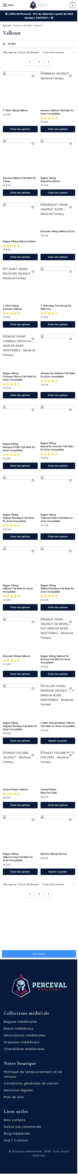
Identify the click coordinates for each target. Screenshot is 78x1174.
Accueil (7, 25)
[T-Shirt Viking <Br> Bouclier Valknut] (20, 284)
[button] (49, 118)
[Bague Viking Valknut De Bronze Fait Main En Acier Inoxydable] (58, 634)
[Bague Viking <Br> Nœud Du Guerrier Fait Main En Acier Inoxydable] (58, 422)
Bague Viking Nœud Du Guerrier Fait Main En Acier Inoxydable (57, 446)
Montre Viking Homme (54, 853)
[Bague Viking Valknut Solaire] (20, 220)
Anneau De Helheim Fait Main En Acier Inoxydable (58, 375)
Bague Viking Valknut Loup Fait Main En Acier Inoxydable (18, 857)
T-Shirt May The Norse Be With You (56, 307)
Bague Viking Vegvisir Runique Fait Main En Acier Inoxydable (20, 726)
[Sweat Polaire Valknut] (20, 768)
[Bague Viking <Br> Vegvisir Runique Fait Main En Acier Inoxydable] (20, 701)
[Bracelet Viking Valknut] (20, 634)
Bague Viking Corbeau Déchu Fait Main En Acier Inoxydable (19, 376)
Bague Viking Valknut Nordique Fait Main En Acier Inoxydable (18, 518)
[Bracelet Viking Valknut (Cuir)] (58, 215)
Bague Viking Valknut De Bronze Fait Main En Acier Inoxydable (56, 659)
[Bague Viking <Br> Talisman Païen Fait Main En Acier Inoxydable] (58, 493)
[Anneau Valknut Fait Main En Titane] (20, 156)
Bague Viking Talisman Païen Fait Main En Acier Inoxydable (57, 518)
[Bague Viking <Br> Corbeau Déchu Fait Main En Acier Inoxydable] (20, 351)
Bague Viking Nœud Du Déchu (50, 179)
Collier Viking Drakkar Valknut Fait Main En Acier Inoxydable (58, 724)
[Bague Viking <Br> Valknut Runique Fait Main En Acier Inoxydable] (58, 563)
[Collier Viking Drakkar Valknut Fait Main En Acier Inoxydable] (58, 701)
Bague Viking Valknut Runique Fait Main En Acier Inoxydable (57, 588)
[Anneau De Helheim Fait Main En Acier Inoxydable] (58, 351)
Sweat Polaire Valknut (15, 789)
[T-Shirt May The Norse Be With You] (58, 284)
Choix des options (20, 129)
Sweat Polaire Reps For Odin (49, 791)
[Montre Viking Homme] (58, 832)
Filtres (12, 44)
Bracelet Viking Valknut (16, 656)
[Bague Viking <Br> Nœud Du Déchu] (58, 156)
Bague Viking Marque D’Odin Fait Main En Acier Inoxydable (19, 447)
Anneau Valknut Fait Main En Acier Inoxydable (57, 112)
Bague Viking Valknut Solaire (19, 241)
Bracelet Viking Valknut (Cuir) (58, 231)
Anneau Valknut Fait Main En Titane (19, 179)
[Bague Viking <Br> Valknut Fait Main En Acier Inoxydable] (20, 563)
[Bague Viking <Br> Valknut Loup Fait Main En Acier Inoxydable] (20, 832)
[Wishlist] (33, 76)
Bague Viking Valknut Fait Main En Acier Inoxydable (18, 588)
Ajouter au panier (57, 740)
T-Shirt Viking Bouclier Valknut (12, 307)
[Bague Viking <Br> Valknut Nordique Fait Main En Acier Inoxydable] (20, 493)
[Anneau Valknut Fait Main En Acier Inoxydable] (58, 88)
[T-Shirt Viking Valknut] (20, 88)
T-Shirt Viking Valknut (15, 110)
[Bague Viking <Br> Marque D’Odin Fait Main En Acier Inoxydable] (20, 422)
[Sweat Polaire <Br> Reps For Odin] (58, 768)
